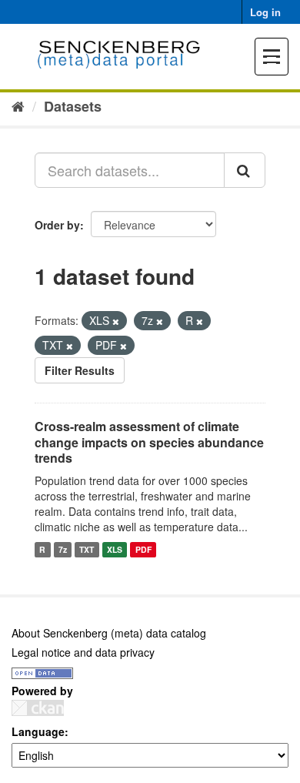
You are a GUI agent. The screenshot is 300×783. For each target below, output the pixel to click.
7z (62, 549)
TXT (86, 549)
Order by (57, 225)
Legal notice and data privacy (83, 652)
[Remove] (115, 321)
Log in (265, 12)
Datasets (73, 106)
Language (38, 731)
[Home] (18, 105)
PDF (143, 549)
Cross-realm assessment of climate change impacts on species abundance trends (149, 442)
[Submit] (244, 170)
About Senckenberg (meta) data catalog (109, 633)
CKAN (38, 708)
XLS (114, 549)
